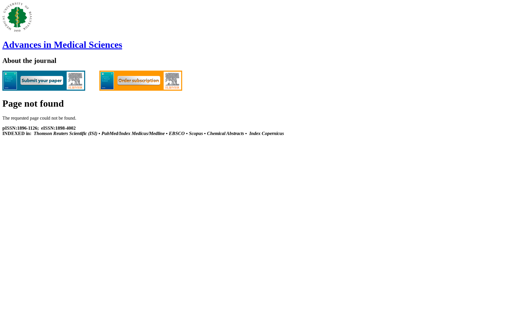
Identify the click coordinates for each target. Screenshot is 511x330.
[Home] (17, 30)
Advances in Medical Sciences (62, 44)
